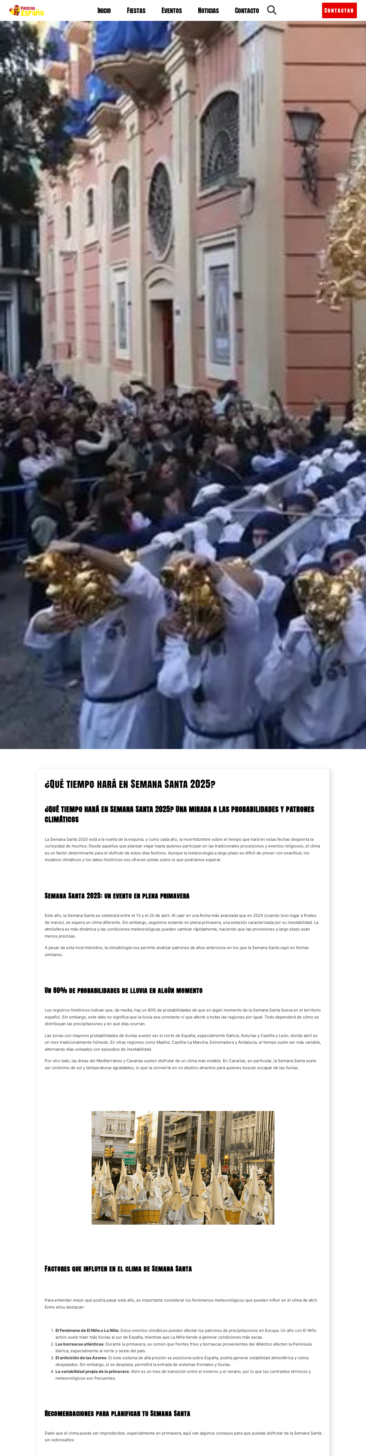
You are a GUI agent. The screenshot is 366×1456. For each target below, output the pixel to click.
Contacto (247, 10)
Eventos (172, 10)
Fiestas (136, 10)
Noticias (208, 10)
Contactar (339, 10)
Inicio (104, 10)
